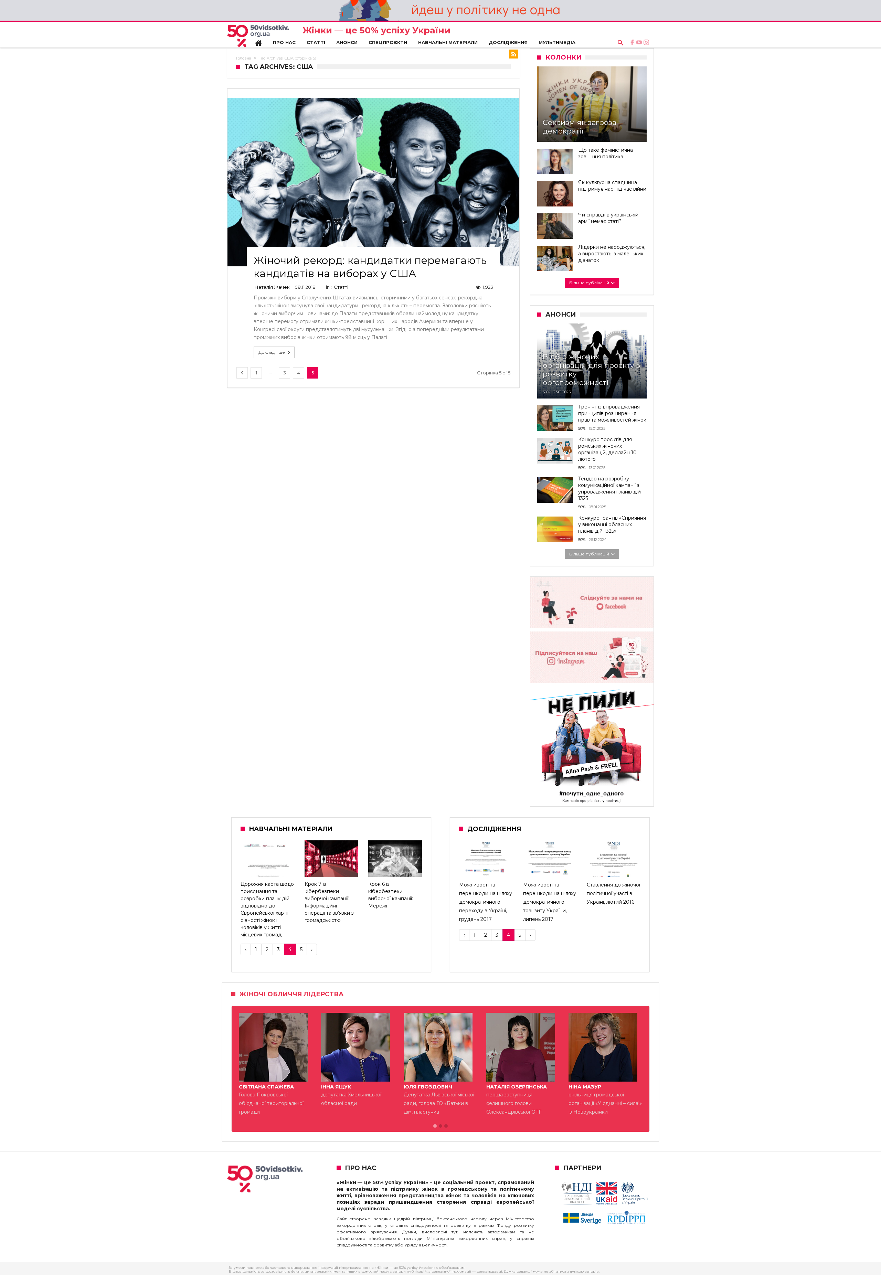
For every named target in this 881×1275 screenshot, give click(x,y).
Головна (243, 58)
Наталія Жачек (272, 287)
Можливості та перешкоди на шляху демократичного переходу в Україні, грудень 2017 (485, 902)
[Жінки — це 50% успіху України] (258, 36)
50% (546, 392)
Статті (341, 287)
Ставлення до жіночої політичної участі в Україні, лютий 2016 (613, 893)
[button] (435, 1126)
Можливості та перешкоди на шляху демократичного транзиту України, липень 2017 (549, 902)
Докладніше (271, 352)
